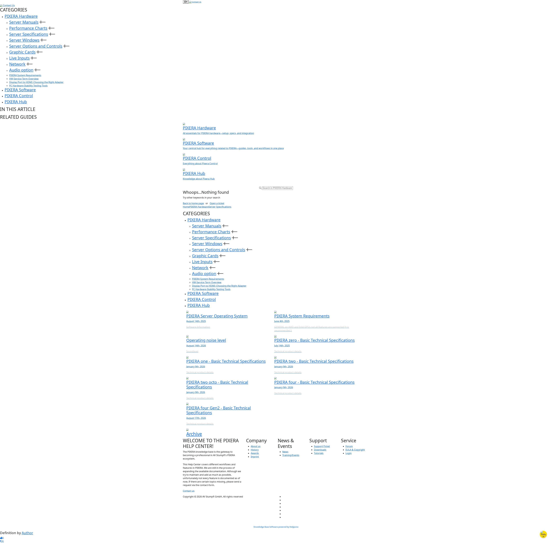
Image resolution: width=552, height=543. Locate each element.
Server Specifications (28, 34)
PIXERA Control (19, 95)
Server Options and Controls (35, 46)
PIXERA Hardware (21, 16)
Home (186, 206)
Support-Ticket (322, 446)
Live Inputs (19, 58)
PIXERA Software (20, 89)
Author (27, 532)
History (255, 449)
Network (17, 64)
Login (349, 453)
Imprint (255, 456)
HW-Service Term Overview (24, 78)
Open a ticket (217, 203)
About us (255, 446)
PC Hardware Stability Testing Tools (28, 85)
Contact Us (196, 2)
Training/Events (290, 455)
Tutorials (318, 453)
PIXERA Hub (16, 101)
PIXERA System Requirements (25, 75)
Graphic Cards (22, 52)
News (285, 451)
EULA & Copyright (355, 449)
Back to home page (193, 203)
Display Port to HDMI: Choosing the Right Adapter (36, 82)
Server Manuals (23, 22)
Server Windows (24, 40)
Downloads (320, 449)
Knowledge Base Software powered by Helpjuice (276, 527)
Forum (349, 446)
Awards (255, 453)
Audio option (21, 70)
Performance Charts (28, 28)
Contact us (188, 490)
